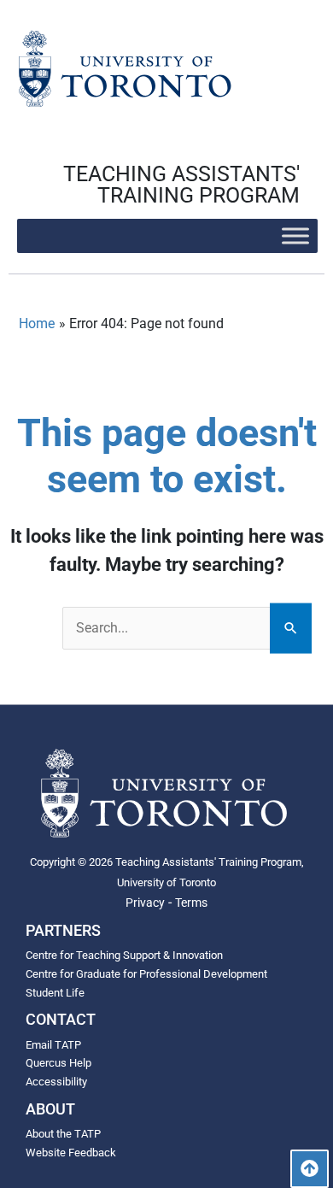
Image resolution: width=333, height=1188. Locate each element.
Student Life (55, 992)
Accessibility (56, 1081)
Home (37, 323)
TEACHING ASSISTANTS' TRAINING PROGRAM (181, 185)
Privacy (145, 902)
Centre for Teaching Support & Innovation (124, 955)
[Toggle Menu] (295, 235)
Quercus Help (58, 1062)
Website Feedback (71, 1152)
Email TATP (53, 1044)
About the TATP (63, 1133)
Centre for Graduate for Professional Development (146, 973)
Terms (191, 902)
